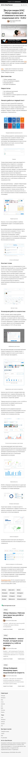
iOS (2, 706)
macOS (2, 723)
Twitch (2, 733)
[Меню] (26, 5)
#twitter (4, 599)
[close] (26, 2)
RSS (2, 735)
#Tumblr (19, 596)
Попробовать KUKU (6, 580)
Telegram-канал (5, 731)
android (3, 721)
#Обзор (4, 590)
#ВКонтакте (12, 599)
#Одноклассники (21, 599)
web (2, 717)
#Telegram (12, 596)
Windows (3, 697)
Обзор (5, 609)
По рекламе (4, 737)
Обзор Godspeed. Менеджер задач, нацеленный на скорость (13, 670)
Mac (2, 700)
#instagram (20, 593)
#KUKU (18, 590)
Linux (2, 702)
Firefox (2, 712)
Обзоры (3, 695)
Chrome (3, 710)
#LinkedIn (4, 596)
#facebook (4, 593)
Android (3, 704)
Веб (2, 708)
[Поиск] (24, 5)
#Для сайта (11, 590)
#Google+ (12, 593)
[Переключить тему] (22, 5)
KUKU (25, 61)
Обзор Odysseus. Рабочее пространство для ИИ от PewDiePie (14, 615)
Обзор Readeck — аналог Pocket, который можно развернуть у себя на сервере (13, 641)
